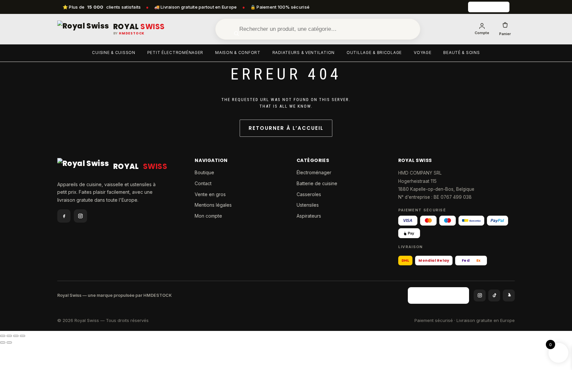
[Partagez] (16, 336)
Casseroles (309, 194)
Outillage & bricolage (374, 52)
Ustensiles (308, 205)
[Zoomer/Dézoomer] (2, 336)
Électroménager (314, 172)
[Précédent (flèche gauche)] (2, 343)
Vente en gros (210, 194)
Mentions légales (213, 205)
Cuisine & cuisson (113, 52)
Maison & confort (238, 52)
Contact (203, 183)
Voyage (422, 52)
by (129, 33)
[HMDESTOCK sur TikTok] (494, 295)
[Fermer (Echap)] (22, 336)
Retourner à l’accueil (286, 128)
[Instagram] (80, 216)
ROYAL (139, 26)
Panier (505, 33)
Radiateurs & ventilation (303, 52)
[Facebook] (64, 216)
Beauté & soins (461, 52)
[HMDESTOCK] (488, 7)
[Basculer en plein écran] (9, 336)
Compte (482, 32)
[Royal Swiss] (83, 29)
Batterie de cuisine (317, 183)
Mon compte (208, 216)
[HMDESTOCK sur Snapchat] (509, 295)
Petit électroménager (175, 52)
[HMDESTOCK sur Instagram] (480, 295)
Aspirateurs (309, 216)
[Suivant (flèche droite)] (9, 343)
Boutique (204, 172)
